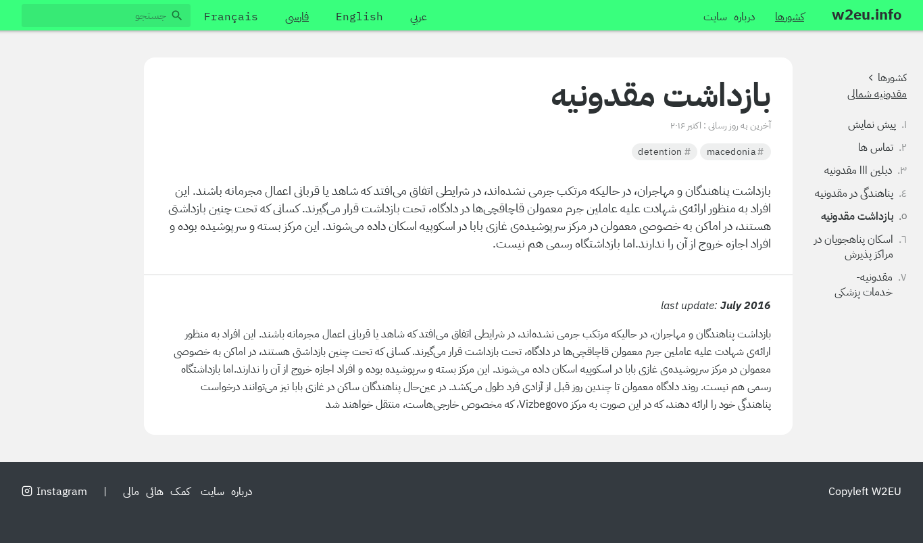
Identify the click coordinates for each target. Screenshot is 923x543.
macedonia (735, 151)
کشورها (892, 77)
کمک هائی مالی (156, 491)
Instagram (61, 491)
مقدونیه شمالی (877, 94)
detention (664, 151)
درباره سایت (226, 491)
